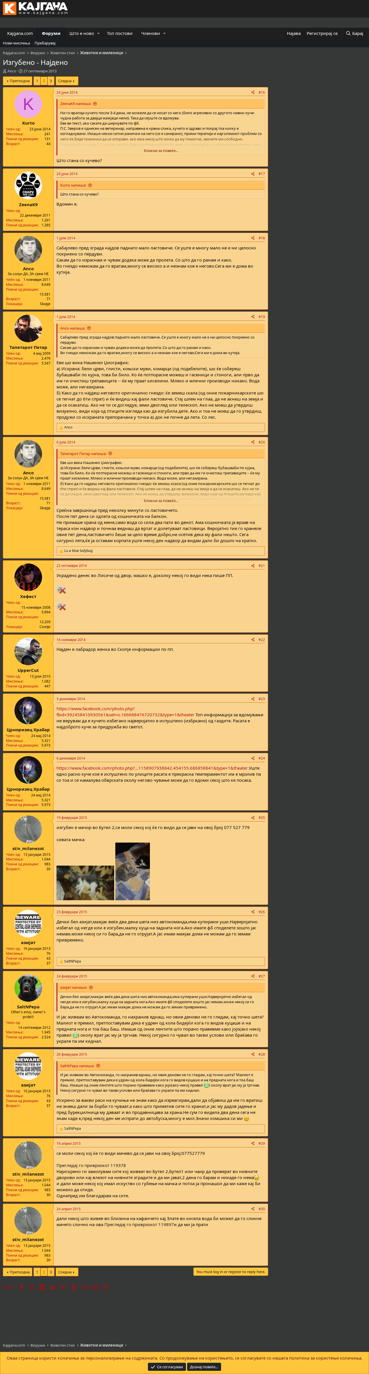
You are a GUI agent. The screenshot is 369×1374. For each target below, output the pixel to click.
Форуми (51, 33)
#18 (262, 238)
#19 (262, 316)
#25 (262, 817)
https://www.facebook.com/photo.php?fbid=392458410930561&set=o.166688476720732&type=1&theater (125, 711)
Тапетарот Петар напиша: (83, 453)
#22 (262, 639)
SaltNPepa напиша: (77, 1065)
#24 (262, 758)
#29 (262, 1143)
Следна (64, 80)
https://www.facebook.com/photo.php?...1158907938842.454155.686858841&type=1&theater (152, 768)
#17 (262, 173)
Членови (150, 33)
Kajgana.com (20, 33)
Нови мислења (16, 43)
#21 (262, 565)
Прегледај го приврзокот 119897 (139, 1224)
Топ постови (120, 33)
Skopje (45, 303)
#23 (262, 698)
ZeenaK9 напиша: (75, 103)
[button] (99, 33)
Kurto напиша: (73, 185)
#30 (262, 1208)
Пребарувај (45, 43)
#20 (262, 442)
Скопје (44, 626)
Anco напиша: (72, 328)
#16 (262, 92)
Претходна (20, 80)
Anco (11, 71)
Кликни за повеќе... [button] (161, 150)
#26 (262, 911)
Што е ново (81, 33)
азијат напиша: (73, 987)
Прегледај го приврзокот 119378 (91, 1165)
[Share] (253, 92)
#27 (262, 976)
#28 (262, 1054)
